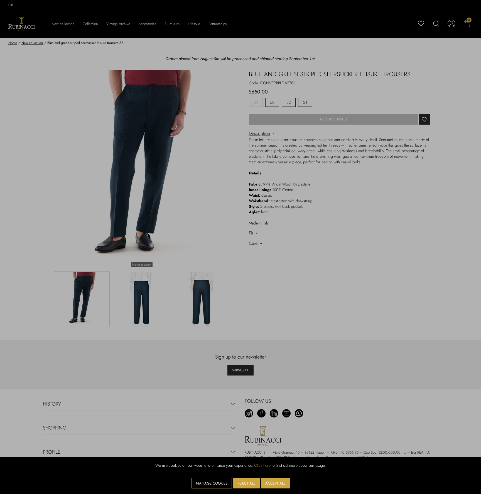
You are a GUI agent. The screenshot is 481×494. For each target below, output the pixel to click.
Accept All (275, 483)
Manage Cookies (211, 483)
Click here (262, 465)
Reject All (246, 483)
